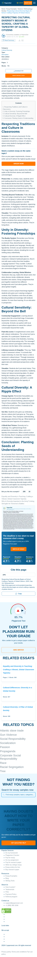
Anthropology (28, 9)
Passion (5, 747)
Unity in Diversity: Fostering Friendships (16, 111)
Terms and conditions (19, 952)
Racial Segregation (12, 767)
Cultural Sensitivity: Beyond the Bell (15, 113)
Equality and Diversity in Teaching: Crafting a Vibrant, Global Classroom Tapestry (18, 669)
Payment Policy (10, 894)
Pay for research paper (13, 862)
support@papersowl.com (14, 903)
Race (3, 762)
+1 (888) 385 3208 (11, 905)
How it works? (10, 887)
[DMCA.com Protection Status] (6, 910)
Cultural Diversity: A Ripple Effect (14, 116)
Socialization (8, 743)
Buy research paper (12, 869)
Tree (3, 771)
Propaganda (7, 751)
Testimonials (9, 889)
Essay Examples (11, 9)
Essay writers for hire (12, 867)
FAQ (7, 892)
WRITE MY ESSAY (18, 549)
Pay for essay (10, 857)
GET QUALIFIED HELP (18, 843)
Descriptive (5, 54)
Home (3, 9)
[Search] (3, 794)
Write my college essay (13, 865)
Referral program (11, 896)
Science (20, 9)
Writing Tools (10, 881)
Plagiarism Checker (12, 855)
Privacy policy (6, 952)
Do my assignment (11, 860)
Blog (7, 878)
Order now (28, 3)
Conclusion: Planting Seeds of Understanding (18, 118)
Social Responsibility (13, 738)
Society (3, 11)
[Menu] (18, 575)
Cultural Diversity (7, 50)
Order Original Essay (18, 75)
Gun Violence (8, 734)
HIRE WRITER (18, 650)
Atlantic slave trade (12, 730)
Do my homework (11, 853)
